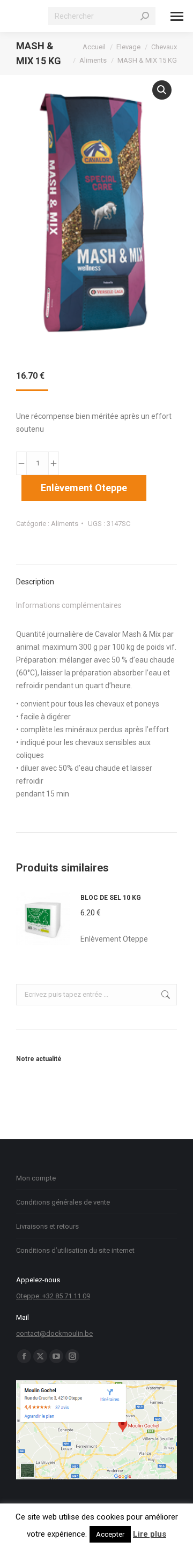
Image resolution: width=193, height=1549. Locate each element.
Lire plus (149, 1534)
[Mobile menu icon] (177, 16)
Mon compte (36, 1178)
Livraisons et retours (47, 1226)
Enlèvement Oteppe (84, 487)
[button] (162, 90)
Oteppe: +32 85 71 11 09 (53, 1296)
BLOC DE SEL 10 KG (110, 897)
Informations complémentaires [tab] (69, 605)
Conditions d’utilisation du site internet (75, 1250)
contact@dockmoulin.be (54, 1333)
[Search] (144, 16)
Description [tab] (35, 581)
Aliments (64, 524)
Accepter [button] (110, 1534)
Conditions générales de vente (63, 1202)
